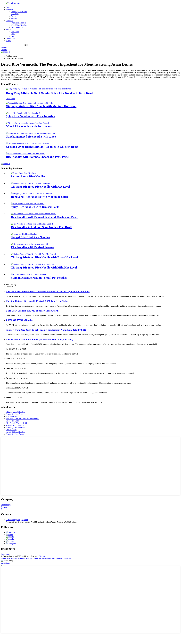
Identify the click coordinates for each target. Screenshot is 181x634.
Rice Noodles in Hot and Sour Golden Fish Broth (41, 227)
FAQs (8, 41)
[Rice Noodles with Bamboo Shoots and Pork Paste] (25, 153)
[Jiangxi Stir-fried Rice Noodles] (24, 234)
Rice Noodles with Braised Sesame (32, 247)
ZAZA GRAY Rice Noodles (19, 320)
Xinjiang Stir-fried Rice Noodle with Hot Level (40, 186)
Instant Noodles (45, 558)
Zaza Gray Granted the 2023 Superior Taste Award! (32, 310)
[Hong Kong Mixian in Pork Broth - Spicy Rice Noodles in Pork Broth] (39, 89)
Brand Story (15, 14)
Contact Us (10, 38)
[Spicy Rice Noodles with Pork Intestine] (23, 113)
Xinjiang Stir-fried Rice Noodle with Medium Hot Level (41, 106)
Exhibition (15, 32)
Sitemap (42, 556)
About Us (10, 9)
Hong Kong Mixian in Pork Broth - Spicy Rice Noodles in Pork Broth (49, 93)
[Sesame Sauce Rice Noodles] (24, 173)
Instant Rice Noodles (9, 558)
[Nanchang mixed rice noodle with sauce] (31, 133)
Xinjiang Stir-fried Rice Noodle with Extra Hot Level (44, 257)
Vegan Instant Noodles (15, 425)
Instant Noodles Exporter (15, 434)
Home (8, 7)
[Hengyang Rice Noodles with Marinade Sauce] (31, 193)
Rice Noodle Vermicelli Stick (17, 423)
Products (9, 21)
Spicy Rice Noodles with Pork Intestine (30, 116)
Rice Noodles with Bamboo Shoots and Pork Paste (37, 156)
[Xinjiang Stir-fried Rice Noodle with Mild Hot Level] (33, 264)
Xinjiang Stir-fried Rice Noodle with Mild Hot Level (44, 267)
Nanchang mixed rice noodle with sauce (31, 136)
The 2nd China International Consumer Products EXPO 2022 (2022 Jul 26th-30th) (48, 291)
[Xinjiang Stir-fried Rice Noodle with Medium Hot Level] (29, 103)
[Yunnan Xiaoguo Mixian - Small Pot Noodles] (29, 274)
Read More (10, 99)
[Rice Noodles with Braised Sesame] (29, 244)
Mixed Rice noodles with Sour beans (29, 126)
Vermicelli (67, 558)
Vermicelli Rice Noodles (15, 432)
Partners (14, 18)
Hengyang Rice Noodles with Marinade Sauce (39, 196)
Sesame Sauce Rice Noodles (28, 176)
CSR (13, 34)
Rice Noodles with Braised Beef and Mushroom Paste (44, 217)
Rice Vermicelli (32, 558)
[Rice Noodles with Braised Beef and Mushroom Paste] (33, 214)
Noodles (21, 558)
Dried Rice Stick (12, 421)
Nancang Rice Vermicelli (15, 427)
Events (8, 29)
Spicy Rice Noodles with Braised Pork (35, 206)
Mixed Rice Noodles (19, 25)
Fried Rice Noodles (18, 23)
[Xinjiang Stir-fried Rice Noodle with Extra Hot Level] (33, 254)
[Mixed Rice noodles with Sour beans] (27, 123)
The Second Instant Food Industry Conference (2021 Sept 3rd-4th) (39, 339)
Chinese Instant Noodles (15, 412)
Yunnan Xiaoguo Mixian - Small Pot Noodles (39, 277)
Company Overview (19, 12)
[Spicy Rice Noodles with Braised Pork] (27, 204)
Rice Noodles (11, 430)
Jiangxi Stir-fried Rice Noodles (30, 237)
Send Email (5, 563)
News (13, 36)
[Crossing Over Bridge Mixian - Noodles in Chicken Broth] (28, 143)
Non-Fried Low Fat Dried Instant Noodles (22, 419)
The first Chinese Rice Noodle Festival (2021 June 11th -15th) (36, 301)
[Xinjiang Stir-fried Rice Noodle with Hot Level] (31, 183)
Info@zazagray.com (17, 520)
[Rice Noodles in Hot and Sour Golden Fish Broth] (32, 224)
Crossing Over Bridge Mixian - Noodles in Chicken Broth (42, 146)
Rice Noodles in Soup (19, 27)
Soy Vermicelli (11, 416)
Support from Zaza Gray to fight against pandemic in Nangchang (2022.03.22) (46, 330)
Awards (14, 16)
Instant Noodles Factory (15, 414)
